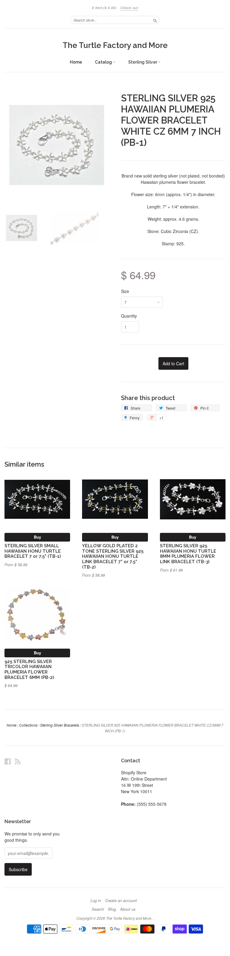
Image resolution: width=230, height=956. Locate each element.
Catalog (104, 62)
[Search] (155, 20)
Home (76, 62)
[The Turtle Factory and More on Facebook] (7, 761)
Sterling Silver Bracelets (59, 724)
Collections (28, 724)
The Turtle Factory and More (115, 45)
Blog (112, 909)
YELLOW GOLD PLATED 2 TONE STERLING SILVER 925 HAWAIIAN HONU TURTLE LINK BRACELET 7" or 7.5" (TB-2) (112, 556)
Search (98, 909)
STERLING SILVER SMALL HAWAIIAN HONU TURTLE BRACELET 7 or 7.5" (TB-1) (32, 551)
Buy (37, 537)
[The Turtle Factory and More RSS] (17, 761)
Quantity (129, 316)
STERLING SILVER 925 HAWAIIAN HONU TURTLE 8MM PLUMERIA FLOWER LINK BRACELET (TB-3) (188, 553)
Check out (129, 7)
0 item (104, 7)
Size (125, 291)
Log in (95, 900)
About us (128, 909)
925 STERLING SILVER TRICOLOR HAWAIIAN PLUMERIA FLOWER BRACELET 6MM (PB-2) (29, 669)
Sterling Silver (143, 62)
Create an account (121, 900)
